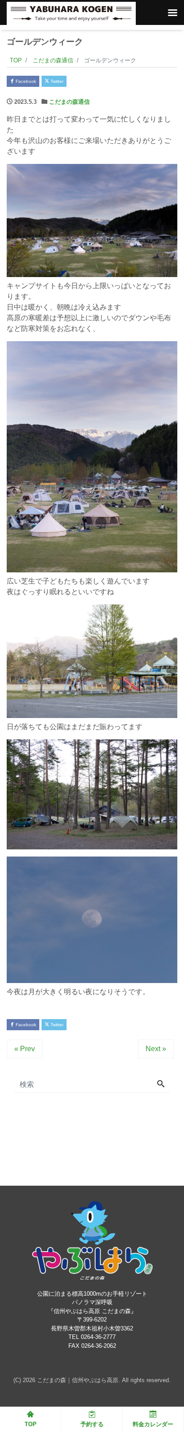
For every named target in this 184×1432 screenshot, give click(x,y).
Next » (156, 1049)
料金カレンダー (153, 1424)
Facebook (25, 81)
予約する (92, 1424)
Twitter (56, 81)
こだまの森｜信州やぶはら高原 (77, 1380)
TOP (31, 1424)
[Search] (161, 1085)
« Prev (24, 1049)
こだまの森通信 (69, 101)
